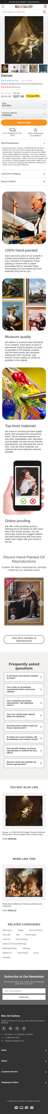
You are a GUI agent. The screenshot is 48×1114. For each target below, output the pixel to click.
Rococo (36, 953)
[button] (7, 603)
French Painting (21, 939)
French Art (6, 939)
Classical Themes (35, 930)
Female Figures (30, 935)
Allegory (21, 930)
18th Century (7, 930)
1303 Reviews (15, 87)
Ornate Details (22, 953)
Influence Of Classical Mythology (14, 944)
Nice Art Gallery (24, 6)
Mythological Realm (10, 948)
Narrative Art (7, 953)
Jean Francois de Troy (9, 81)
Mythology (26, 948)
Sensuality (6, 957)
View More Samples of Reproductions (24, 639)
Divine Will (6, 935)
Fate (17, 935)
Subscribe (24, 997)
